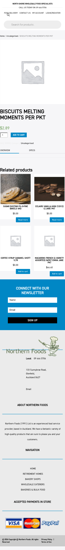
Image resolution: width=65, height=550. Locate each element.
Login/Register (53, 13)
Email (28, 389)
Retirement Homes (33, 473)
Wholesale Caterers (33, 484)
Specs (32, 150)
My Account (38, 13)
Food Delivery (11, 13)
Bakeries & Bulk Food (33, 489)
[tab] (36, 150)
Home (2, 36)
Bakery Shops (33, 479)
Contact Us (25, 13)
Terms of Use (46, 542)
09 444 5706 (41, 7)
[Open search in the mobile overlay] (32, 19)
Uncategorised (12, 36)
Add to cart (19, 134)
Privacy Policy (46, 539)
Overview (5, 150)
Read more (23, 219)
